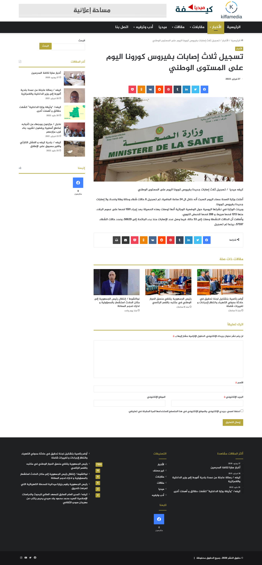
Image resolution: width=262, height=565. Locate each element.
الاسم (239, 383)
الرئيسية (234, 27)
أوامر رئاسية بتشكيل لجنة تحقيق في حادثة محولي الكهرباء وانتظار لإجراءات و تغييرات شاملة (220, 302)
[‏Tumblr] (177, 89)
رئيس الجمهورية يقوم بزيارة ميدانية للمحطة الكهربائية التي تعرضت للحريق (54, 486)
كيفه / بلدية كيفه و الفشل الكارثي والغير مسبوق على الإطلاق (40, 144)
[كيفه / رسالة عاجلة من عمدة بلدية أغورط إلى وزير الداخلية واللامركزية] (74, 95)
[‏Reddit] (159, 89)
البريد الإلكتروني (233, 397)
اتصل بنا (121, 27)
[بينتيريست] (168, 89)
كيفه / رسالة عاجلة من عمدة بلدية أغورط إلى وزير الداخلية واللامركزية (41, 92)
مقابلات (198, 27)
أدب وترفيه (144, 27)
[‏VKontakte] (150, 89)
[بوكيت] (132, 89)
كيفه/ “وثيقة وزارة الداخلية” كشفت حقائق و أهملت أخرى (40, 109)
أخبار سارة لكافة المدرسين (46, 73)
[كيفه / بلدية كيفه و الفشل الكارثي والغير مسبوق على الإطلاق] (74, 149)
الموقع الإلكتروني (156, 397)
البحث (81, 41)
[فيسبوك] (204, 89)
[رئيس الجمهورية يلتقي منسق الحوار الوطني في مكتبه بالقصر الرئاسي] (168, 282)
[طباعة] (116, 240)
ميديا (163, 27)
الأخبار (216, 27)
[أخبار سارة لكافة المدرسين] (74, 78)
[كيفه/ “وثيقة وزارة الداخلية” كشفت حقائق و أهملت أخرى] (74, 112)
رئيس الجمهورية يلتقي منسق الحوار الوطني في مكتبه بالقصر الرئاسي (170, 301)
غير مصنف (158, 471)
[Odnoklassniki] (141, 89)
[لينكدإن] (186, 89)
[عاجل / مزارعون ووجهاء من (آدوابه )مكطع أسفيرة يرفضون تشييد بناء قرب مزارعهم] (74, 129)
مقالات (179, 27)
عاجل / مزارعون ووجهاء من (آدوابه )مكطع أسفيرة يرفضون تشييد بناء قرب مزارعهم (41, 128)
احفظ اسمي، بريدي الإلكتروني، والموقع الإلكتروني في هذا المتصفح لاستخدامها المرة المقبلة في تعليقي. (184, 411)
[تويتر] (195, 89)
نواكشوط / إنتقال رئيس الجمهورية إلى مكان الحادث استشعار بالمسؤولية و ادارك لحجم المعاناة (117, 302)
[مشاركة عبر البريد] (125, 240)
